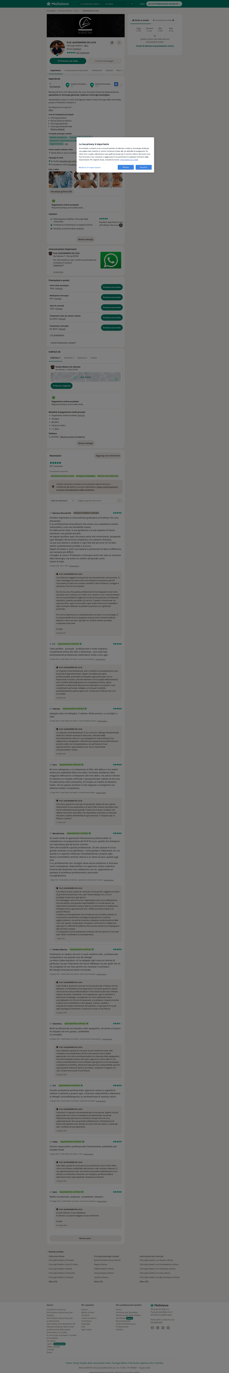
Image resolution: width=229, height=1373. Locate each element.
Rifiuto (126, 167)
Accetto (143, 167)
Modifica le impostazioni (90, 167)
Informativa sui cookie (129, 160)
